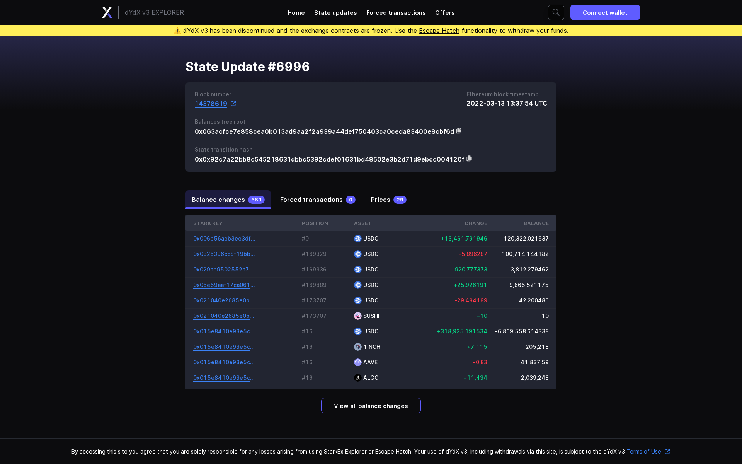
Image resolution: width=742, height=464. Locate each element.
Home (296, 12)
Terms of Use (643, 451)
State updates (335, 12)
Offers (445, 12)
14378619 (211, 103)
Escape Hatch (439, 30)
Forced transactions (396, 12)
